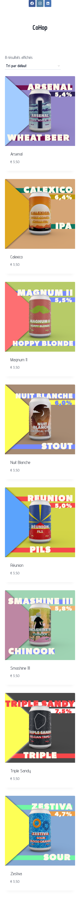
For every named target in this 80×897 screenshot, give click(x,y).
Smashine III (20, 668)
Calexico (16, 256)
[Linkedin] (48, 3)
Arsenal (16, 154)
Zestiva (16, 873)
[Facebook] (32, 3)
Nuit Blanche (20, 462)
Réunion (16, 565)
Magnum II (18, 359)
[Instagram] (40, 3)
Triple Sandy (20, 770)
